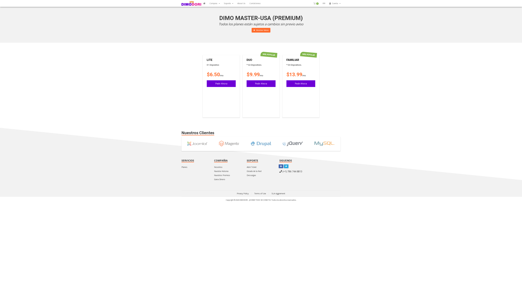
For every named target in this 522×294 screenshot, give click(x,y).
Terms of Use (260, 193)
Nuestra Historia (221, 171)
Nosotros (218, 167)
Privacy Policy (243, 193)
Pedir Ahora (221, 83)
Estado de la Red (254, 171)
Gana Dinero (219, 179)
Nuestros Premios (222, 175)
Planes (184, 167)
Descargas (251, 175)
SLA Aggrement (278, 193)
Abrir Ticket (252, 167)
